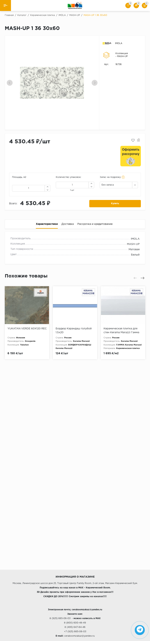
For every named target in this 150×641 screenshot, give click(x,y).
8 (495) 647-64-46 (75, 627)
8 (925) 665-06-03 (60, 618)
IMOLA (118, 43)
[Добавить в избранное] (133, 140)
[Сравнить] (138, 140)
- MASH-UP (121, 56)
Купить (115, 204)
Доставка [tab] (67, 224)
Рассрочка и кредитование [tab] (94, 224)
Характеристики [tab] (47, 224)
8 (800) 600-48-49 (75, 623)
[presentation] (10, 83)
